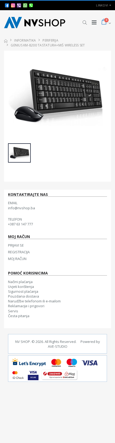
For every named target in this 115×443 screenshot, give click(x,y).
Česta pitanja (18, 315)
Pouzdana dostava (23, 296)
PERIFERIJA (50, 40)
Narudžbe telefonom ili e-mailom (34, 301)
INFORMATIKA (25, 40)
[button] (84, 22)
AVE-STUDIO (57, 346)
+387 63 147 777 (20, 224)
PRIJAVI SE (16, 245)
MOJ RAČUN (17, 258)
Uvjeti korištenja (21, 286)
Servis (13, 311)
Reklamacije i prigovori (26, 305)
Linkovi (102, 5)
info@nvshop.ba (21, 208)
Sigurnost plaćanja (23, 291)
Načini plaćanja (20, 281)
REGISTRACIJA (19, 252)
